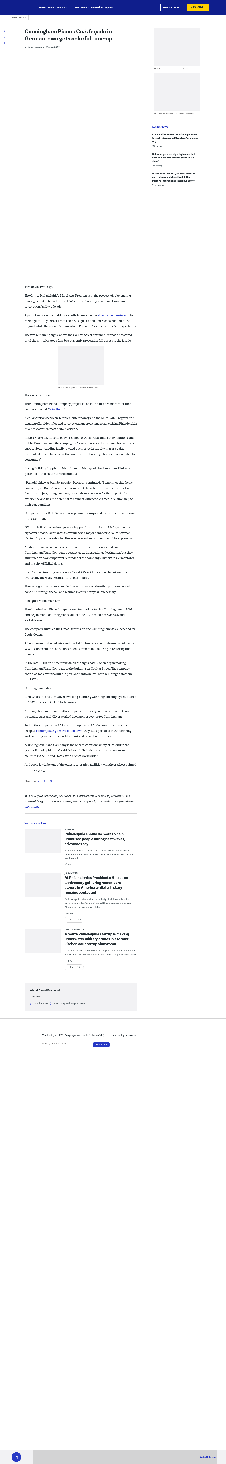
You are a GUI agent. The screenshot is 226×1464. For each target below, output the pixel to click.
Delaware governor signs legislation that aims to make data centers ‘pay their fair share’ (173, 157)
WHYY (20, 7)
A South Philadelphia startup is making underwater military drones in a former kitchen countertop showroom (97, 938)
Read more (35, 996)
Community (72, 873)
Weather (69, 829)
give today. (32, 807)
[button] (16, 1457)
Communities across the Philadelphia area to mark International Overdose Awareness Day (175, 138)
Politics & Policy (75, 929)
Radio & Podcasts (57, 7)
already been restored (112, 315)
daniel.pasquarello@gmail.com (69, 1003)
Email (51, 781)
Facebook (39, 781)
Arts (76, 7)
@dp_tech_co (40, 1003)
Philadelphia (19, 17)
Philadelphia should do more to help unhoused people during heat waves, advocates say (95, 838)
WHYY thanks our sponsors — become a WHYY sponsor (78, 387)
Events (85, 7)
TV (70, 7)
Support (109, 7)
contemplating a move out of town (59, 731)
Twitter (45, 781)
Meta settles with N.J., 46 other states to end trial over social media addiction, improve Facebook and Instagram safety (173, 177)
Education (97, 7)
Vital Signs (56, 409)
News (42, 7)
